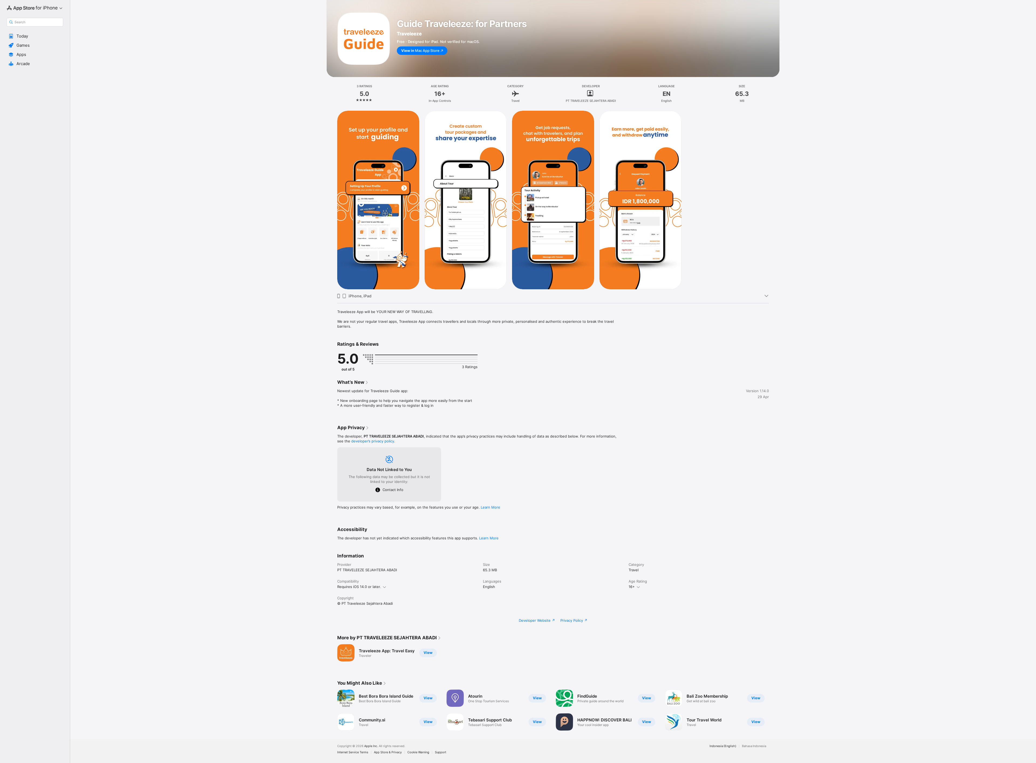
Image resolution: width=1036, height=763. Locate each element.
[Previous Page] (332, 710)
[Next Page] (774, 710)
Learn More (490, 507)
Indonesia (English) (723, 746)
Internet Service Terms (352, 752)
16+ (632, 586)
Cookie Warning (418, 752)
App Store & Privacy (388, 752)
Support (440, 752)
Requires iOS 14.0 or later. (359, 586)
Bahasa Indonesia (754, 746)
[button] (35, 36)
